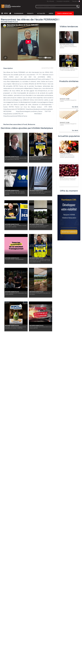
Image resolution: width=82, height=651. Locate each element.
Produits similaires (68, 81)
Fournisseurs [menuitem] (18, 13)
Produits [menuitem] (30, 13)
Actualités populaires (69, 136)
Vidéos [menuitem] (51, 13)
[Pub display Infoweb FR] (69, 218)
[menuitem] (2, 13)
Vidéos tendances (69, 26)
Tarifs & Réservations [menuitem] (64, 13)
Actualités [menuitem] (41, 13)
